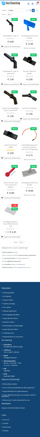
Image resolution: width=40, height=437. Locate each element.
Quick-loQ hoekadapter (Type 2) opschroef (10, 109)
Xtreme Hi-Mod (8, 300)
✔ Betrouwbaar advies (9, 384)
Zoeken (5, 431)
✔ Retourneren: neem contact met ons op (16, 400)
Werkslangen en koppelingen (13, 326)
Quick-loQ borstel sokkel (10, 146)
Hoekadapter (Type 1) (10, 36)
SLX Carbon (7, 307)
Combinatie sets (8, 333)
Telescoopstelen (8, 293)
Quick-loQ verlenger (29, 108)
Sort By (4, 10)
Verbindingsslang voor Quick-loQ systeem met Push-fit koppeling (29, 147)
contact (19, 267)
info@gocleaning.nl (10, 358)
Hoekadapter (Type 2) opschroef (10, 72)
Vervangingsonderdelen (11, 315)
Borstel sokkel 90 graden (29, 72)
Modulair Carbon (8, 322)
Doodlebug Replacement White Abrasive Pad (10, 224)
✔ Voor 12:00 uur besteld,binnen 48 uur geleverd (18, 388)
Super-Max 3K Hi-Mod (10, 329)
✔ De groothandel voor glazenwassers (15, 391)
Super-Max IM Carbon (10, 318)
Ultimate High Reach (10, 311)
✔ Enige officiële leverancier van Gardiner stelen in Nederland (19, 395)
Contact (5, 423)
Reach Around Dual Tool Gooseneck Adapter (11, 185)
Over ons (6, 420)
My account (7, 427)
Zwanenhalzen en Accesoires (13, 337)
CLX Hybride (7, 296)
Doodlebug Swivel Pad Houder (29, 37)
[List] (36, 10)
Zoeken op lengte (9, 304)
